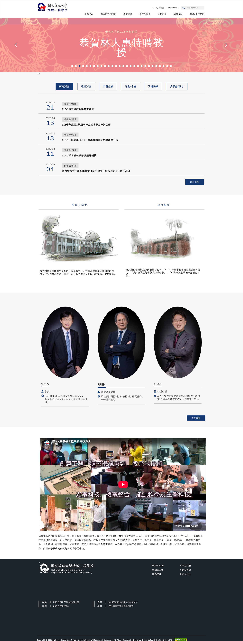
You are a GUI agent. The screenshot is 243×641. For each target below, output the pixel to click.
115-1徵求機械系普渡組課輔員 (79, 155)
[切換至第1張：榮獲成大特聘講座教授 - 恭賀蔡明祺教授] (72, 66)
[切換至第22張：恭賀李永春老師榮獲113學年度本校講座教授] (149, 66)
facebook (159, 565)
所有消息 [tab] (64, 86)
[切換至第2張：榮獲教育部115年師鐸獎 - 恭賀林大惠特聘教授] (76, 66)
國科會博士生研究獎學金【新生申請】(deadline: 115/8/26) (96, 170)
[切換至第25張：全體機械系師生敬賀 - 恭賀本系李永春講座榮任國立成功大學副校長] (160, 66)
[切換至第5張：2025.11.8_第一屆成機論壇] (87, 66)
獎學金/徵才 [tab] (177, 86)
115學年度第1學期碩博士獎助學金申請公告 (86, 124)
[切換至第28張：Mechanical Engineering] (171, 66)
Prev (16, 46)
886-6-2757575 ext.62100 (66, 602)
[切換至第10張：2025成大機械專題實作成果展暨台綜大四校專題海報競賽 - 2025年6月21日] (105, 66)
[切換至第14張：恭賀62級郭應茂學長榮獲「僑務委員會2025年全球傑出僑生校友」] (120, 66)
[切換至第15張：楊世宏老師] (123, 66)
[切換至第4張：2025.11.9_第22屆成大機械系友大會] (83, 66)
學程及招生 (145, 14)
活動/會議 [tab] (130, 86)
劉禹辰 (158, 383)
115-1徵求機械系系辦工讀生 (78, 109)
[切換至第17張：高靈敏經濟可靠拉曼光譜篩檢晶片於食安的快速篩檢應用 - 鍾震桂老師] (131, 66)
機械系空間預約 (108, 14)
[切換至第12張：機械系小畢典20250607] (112, 66)
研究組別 (162, 14)
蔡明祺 (102, 384)
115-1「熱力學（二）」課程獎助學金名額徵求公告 (90, 140)
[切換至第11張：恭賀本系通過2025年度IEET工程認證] (109, 66)
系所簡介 (127, 14)
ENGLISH (172, 7)
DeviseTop (148, 640)
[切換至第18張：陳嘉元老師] (134, 66)
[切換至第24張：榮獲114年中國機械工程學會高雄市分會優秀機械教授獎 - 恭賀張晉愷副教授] (156, 66)
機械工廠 (159, 570)
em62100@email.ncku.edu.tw (123, 602)
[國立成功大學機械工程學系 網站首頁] (52, 7)
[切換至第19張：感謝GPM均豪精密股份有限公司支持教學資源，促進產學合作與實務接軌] (138, 66)
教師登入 (186, 574)
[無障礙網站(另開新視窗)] (181, 640)
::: (153, 7)
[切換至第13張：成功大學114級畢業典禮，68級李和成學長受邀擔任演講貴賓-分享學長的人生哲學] (116, 66)
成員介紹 (178, 14)
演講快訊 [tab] (153, 86)
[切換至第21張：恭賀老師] (145, 66)
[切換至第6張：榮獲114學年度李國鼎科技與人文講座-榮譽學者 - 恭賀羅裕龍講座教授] (90, 66)
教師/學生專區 (197, 14)
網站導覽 (160, 7)
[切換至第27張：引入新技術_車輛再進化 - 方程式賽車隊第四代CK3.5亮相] (167, 66)
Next (226, 46)
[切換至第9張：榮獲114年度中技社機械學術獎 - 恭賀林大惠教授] (101, 66)
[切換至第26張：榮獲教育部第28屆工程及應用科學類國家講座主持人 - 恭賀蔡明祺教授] (164, 66)
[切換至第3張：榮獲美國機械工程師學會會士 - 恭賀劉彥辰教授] (79, 66)
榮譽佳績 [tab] (108, 86)
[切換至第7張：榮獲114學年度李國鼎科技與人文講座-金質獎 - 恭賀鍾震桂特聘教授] (94, 66)
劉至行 (45, 383)
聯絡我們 (186, 565)
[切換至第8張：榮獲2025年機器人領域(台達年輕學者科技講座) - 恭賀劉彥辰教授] (98, 66)
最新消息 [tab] (86, 86)
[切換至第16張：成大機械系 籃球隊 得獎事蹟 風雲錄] (127, 66)
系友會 (158, 574)
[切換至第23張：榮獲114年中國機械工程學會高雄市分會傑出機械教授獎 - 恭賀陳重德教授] (153, 66)
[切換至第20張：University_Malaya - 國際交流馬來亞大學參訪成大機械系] (142, 66)
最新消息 (89, 14)
